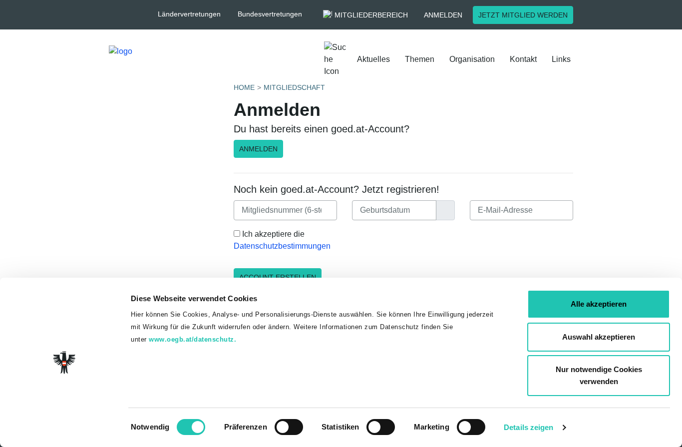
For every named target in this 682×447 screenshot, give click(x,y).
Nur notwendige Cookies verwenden (599, 375)
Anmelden (443, 15)
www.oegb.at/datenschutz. (192, 339)
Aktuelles (373, 59)
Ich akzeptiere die (282, 240)
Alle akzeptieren (599, 304)
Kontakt (523, 59)
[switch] (289, 427)
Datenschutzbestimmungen (282, 246)
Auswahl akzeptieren (598, 337)
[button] (194, 14)
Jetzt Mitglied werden (523, 15)
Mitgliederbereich (371, 15)
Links (561, 59)
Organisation (472, 59)
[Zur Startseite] (163, 59)
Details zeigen (528, 427)
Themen (419, 59)
